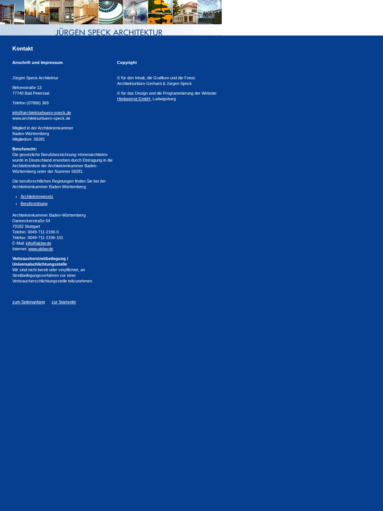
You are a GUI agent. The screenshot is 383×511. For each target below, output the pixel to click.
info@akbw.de (38, 243)
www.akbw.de (40, 249)
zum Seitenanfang (28, 302)
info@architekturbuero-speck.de (41, 112)
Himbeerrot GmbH (133, 99)
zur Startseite (64, 302)
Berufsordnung (34, 203)
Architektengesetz (37, 196)
